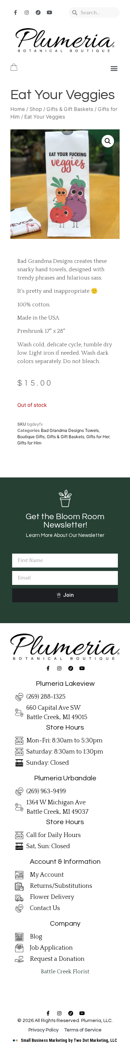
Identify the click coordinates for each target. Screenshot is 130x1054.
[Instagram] (27, 12)
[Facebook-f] (15, 12)
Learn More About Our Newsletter (65, 535)
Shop (35, 109)
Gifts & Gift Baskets (69, 109)
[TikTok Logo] (38, 12)
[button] (114, 68)
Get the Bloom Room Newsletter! (65, 520)
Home (17, 109)
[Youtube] (49, 12)
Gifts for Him (29, 442)
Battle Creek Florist (65, 971)
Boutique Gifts (31, 436)
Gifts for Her (97, 436)
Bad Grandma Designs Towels (70, 430)
